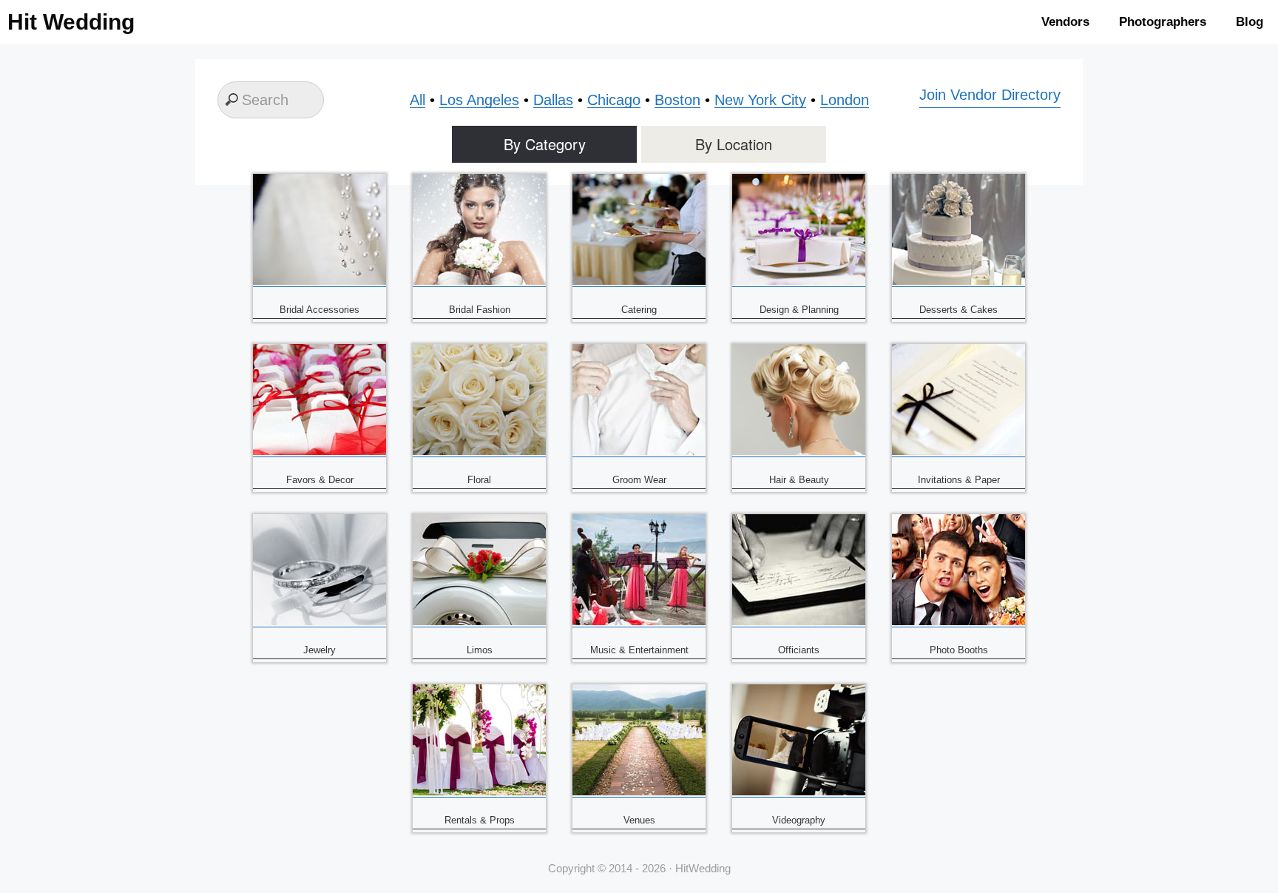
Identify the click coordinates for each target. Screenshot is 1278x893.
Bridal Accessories (319, 309)
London (844, 100)
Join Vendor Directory (990, 95)
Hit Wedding (71, 22)
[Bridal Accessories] (319, 281)
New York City (760, 100)
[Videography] (798, 792)
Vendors (1065, 22)
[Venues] (639, 792)
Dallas (553, 100)
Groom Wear (639, 479)
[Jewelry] (319, 621)
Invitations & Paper (959, 479)
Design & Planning (799, 309)
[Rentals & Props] (479, 792)
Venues (639, 820)
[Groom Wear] (639, 451)
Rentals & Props (479, 820)
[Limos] (479, 621)
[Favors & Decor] (319, 451)
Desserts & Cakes (958, 309)
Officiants (798, 650)
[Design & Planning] (798, 281)
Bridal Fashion (479, 309)
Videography (798, 820)
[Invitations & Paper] (958, 451)
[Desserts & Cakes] (958, 281)
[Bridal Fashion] (479, 281)
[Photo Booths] (958, 621)
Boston (677, 100)
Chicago (613, 100)
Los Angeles (479, 100)
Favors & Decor (320, 479)
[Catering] (639, 281)
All (417, 100)
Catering (639, 309)
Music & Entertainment (639, 650)
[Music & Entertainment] (639, 621)
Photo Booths (959, 650)
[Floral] (479, 451)
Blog (1249, 22)
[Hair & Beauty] (798, 451)
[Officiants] (798, 621)
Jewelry (319, 650)
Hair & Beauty (799, 479)
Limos (480, 650)
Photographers (1162, 22)
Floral (479, 479)
